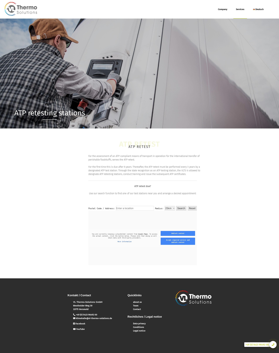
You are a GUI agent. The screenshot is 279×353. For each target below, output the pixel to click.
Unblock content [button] (177, 233)
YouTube (80, 329)
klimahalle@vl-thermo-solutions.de (93, 318)
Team (135, 305)
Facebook (80, 323)
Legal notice (139, 330)
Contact (137, 309)
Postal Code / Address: (101, 208)
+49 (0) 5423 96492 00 (86, 314)
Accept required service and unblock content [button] (178, 241)
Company (222, 9)
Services (240, 9)
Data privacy (139, 323)
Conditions (138, 327)
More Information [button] (125, 241)
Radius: (160, 208)
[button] (274, 3)
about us (137, 302)
